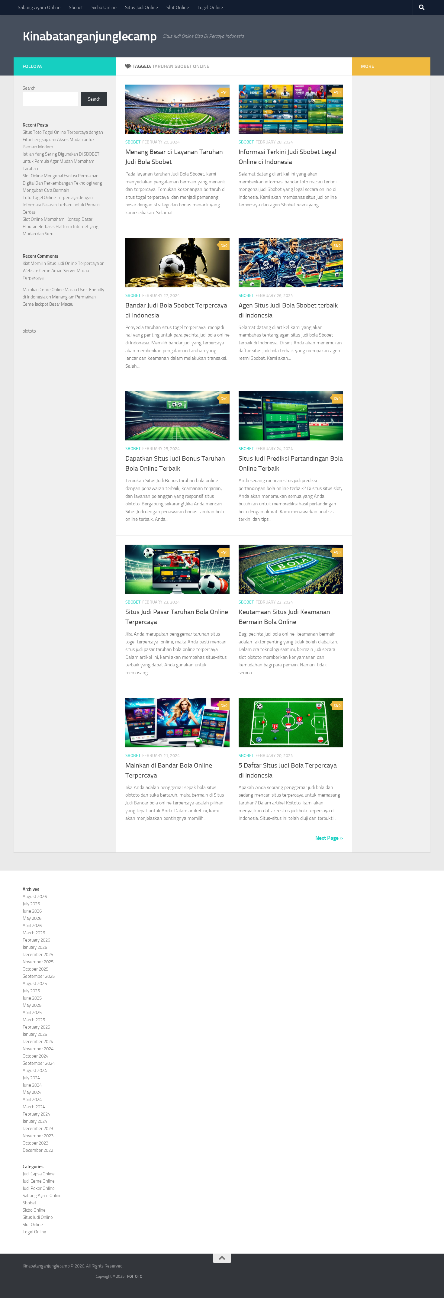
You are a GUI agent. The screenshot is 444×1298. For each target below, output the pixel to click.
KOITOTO (135, 1276)
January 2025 (35, 1034)
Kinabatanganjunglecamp (90, 36)
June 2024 (32, 1085)
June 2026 (32, 911)
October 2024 (35, 1056)
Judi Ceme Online (39, 1181)
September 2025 (39, 976)
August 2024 (35, 1070)
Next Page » (329, 838)
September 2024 (39, 1063)
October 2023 (35, 1143)
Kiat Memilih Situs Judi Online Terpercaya (61, 263)
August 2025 (35, 983)
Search (29, 88)
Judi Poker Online (39, 1188)
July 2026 (31, 904)
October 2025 (35, 969)
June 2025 (32, 998)
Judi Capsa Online (39, 1174)
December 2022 (38, 1150)
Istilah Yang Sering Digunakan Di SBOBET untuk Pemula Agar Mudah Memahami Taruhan (61, 161)
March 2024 (34, 1107)
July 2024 (31, 1078)
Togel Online (210, 7)
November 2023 (38, 1136)
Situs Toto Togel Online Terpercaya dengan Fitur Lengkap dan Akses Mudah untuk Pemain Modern (63, 140)
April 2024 (32, 1099)
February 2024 (36, 1114)
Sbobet (76, 7)
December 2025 (38, 954)
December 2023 (38, 1128)
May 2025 (32, 1005)
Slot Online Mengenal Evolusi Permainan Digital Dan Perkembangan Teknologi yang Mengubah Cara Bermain (62, 183)
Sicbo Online (104, 7)
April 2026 (32, 925)
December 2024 (38, 1041)
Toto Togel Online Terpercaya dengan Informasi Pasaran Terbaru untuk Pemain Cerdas (61, 205)
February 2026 (36, 940)
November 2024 (38, 1049)
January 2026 (35, 947)
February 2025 (36, 1027)
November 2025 (38, 962)
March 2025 (34, 1020)
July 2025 (31, 991)
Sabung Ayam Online (39, 7)
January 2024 (35, 1121)
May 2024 (32, 1092)
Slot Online (177, 7)
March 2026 (34, 933)
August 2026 (35, 896)
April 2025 (32, 1012)
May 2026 (32, 918)
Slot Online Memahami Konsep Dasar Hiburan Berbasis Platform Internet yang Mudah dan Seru (60, 227)
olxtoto (29, 331)
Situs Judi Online (141, 7)
